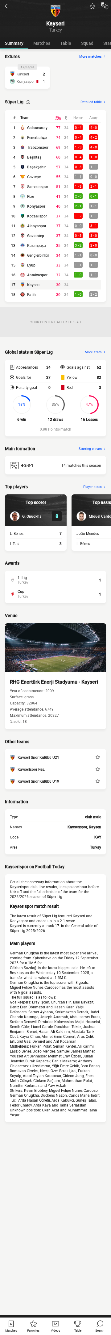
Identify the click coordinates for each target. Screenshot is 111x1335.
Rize (30, 196)
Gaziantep (35, 235)
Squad (87, 43)
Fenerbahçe (37, 137)
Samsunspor (37, 186)
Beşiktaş (34, 157)
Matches (41, 43)
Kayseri (33, 284)
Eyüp (31, 265)
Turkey (95, 847)
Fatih (31, 294)
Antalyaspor (37, 274)
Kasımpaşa (36, 245)
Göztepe (34, 176)
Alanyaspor (36, 225)
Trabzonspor (37, 147)
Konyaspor (36, 206)
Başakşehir (36, 166)
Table (65, 43)
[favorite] (92, 6)
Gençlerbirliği (38, 255)
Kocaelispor (37, 215)
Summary (14, 43)
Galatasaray (37, 127)
